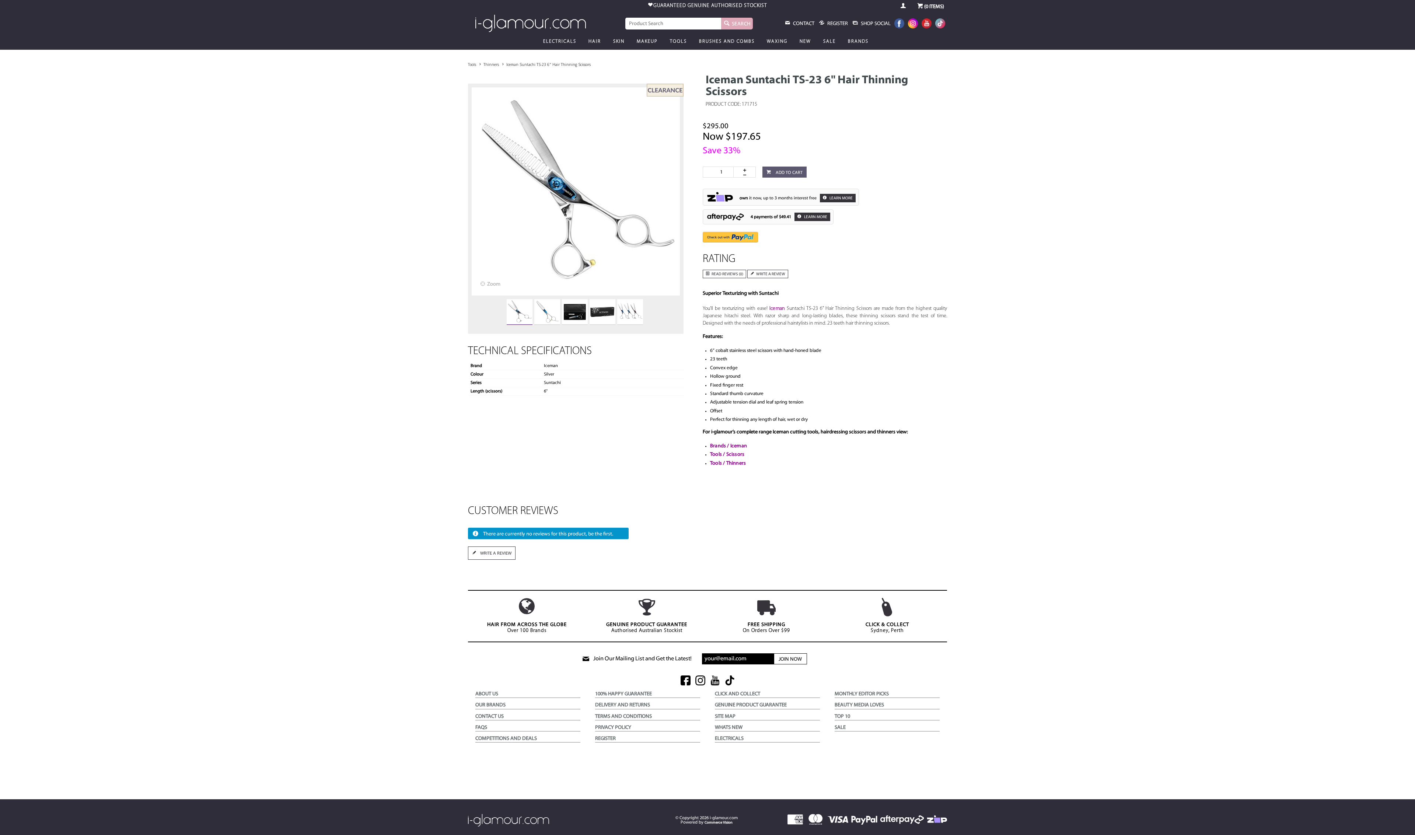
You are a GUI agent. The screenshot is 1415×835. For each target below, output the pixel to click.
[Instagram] (913, 24)
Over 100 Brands (527, 627)
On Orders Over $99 (766, 627)
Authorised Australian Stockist (646, 627)
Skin (619, 41)
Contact (803, 24)
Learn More (841, 198)
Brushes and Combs (727, 41)
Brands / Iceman (728, 446)
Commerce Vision (719, 823)
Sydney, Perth (887, 627)
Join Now (790, 659)
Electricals (559, 41)
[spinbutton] (719, 172)
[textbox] (673, 23)
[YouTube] (926, 24)
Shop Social (875, 24)
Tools (678, 41)
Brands (858, 41)
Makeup (647, 41)
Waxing (777, 41)
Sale (829, 41)
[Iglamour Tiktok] (940, 24)
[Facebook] (899, 24)
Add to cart (789, 173)
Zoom (493, 284)
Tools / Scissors (727, 454)
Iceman (777, 308)
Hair (594, 41)
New (805, 41)
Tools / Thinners (728, 463)
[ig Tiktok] (730, 681)
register (837, 24)
